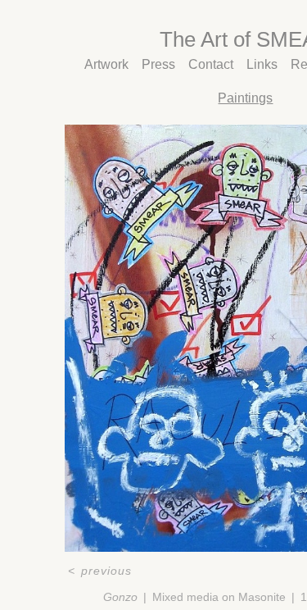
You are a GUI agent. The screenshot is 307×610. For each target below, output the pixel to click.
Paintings (245, 98)
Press (158, 64)
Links (262, 64)
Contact (210, 64)
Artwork (106, 64)
